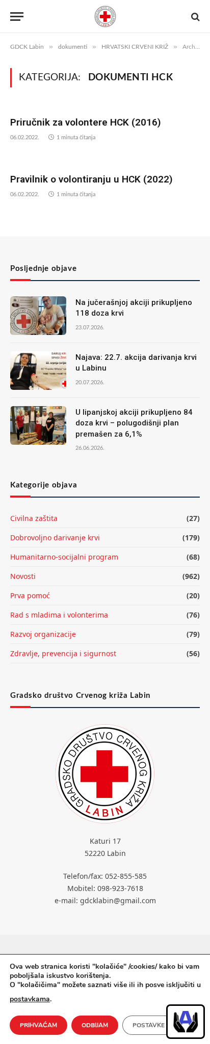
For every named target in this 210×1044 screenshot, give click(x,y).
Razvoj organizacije (43, 634)
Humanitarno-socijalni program (64, 557)
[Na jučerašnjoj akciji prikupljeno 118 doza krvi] (38, 315)
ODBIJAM (95, 1025)
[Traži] (194, 16)
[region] (185, 1021)
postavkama (30, 999)
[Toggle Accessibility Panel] (185, 1021)
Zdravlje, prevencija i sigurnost (63, 653)
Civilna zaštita (34, 518)
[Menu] (16, 16)
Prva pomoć (30, 595)
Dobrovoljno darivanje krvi (55, 537)
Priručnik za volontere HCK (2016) (85, 122)
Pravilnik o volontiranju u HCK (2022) (91, 179)
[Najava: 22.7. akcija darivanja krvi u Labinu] (38, 370)
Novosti (23, 576)
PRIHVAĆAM (38, 1025)
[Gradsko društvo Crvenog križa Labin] (105, 16)
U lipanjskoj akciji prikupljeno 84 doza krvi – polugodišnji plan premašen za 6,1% (134, 423)
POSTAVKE (149, 1025)
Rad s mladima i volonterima (59, 615)
